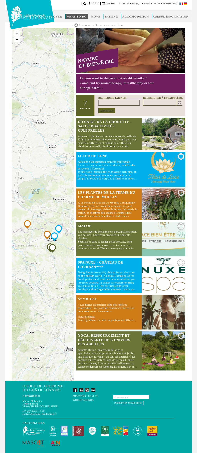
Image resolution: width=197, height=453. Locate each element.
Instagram (87, 390)
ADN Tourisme (55, 443)
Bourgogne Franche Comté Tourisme (152, 431)
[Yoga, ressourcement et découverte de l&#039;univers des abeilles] (52, 248)
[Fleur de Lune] (54, 236)
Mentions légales (85, 396)
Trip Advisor (93, 390)
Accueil (76, 25)
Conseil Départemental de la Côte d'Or (121, 431)
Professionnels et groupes (159, 3)
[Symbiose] (47, 235)
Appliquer (106, 111)
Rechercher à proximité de (163, 98)
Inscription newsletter (128, 403)
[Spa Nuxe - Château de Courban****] (58, 229)
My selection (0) (129, 3)
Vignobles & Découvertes (105, 431)
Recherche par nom (112, 98)
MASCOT (33, 443)
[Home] (30, 14)
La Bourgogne (138, 431)
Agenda (110, 3)
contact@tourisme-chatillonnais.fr (40, 414)
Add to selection (181, 123)
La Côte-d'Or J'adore (92, 431)
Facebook (75, 390)
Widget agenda (83, 400)
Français (181, 4)
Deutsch (186, 4)
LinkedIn (81, 390)
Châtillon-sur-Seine (53, 431)
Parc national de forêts (78, 431)
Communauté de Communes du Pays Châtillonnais (34, 431)
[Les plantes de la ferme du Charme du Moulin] (27, 224)
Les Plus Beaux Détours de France (64, 431)
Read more (130, 134)
